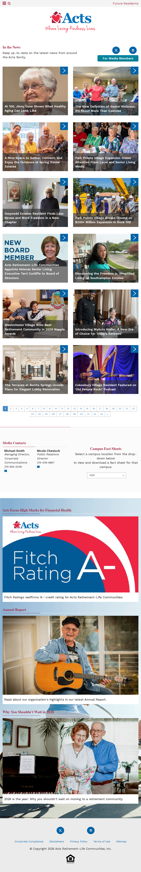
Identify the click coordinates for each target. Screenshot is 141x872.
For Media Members (118, 58)
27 (60, 414)
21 (127, 408)
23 (32, 414)
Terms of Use (101, 841)
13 (74, 408)
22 (133, 408)
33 (101, 414)
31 (88, 414)
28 (67, 414)
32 (94, 414)
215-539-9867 (46, 462)
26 (53, 414)
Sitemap (121, 841)
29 (74, 414)
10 (56, 408)
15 (87, 408)
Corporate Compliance (29, 841)
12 (68, 408)
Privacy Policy (78, 841)
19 (113, 408)
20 (120, 408)
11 (62, 408)
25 (46, 414)
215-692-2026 (13, 466)
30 (81, 414)
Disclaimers (56, 841)
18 (107, 408)
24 (39, 414)
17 (100, 408)
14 (81, 408)
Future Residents (125, 3)
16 (94, 408)
